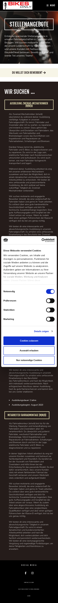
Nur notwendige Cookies (29, 360)
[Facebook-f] (25, 573)
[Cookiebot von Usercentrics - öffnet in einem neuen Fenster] (42, 240)
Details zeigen (41, 331)
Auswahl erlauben (29, 350)
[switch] (50, 300)
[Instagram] (32, 573)
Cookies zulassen (29, 340)
